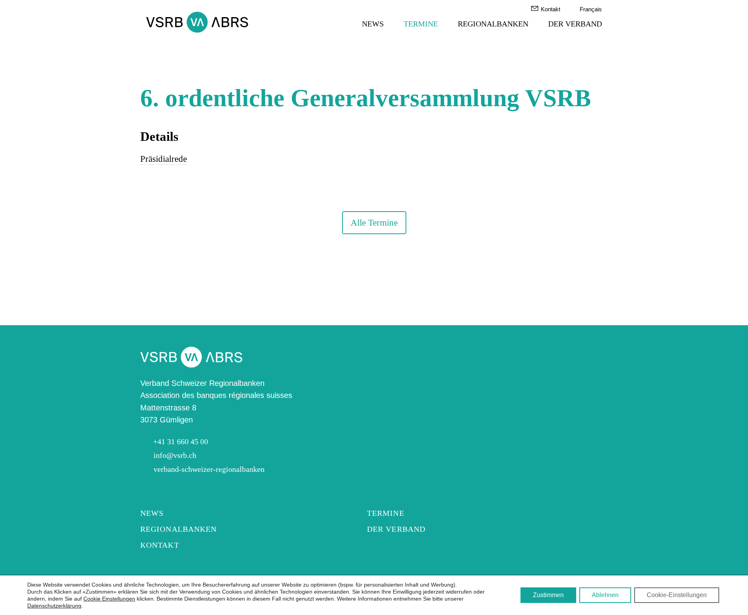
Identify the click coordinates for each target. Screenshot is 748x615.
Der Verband (575, 24)
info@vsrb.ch (174, 455)
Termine (421, 24)
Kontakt (550, 9)
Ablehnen (605, 595)
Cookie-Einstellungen (677, 595)
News (373, 24)
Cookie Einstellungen (109, 599)
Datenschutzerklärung (54, 606)
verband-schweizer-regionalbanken (209, 469)
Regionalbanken (493, 24)
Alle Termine (374, 222)
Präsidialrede (163, 159)
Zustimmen (548, 595)
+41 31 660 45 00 (180, 442)
